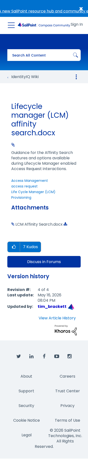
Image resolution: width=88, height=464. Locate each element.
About (26, 376)
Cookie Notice (26, 420)
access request (24, 186)
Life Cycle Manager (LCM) (33, 191)
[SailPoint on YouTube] (57, 356)
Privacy (67, 405)
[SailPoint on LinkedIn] (31, 356)
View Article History (57, 318)
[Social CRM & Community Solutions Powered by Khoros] (66, 330)
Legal (27, 435)
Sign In (77, 24)
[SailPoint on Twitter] (18, 356)
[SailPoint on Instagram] (69, 356)
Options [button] (76, 76)
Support (26, 391)
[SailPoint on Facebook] (44, 356)
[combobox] (44, 55)
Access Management (29, 180)
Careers (67, 376)
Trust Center (67, 391)
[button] (14, 247)
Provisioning (21, 197)
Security (26, 405)
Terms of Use (67, 420)
